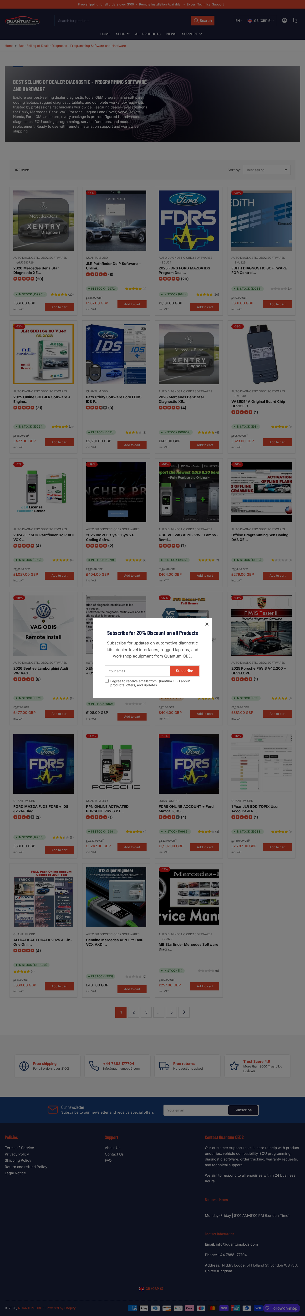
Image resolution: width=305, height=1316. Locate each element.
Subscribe (184, 670)
